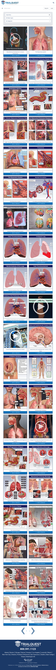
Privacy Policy (29, 665)
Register (46, 8)
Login (52, 8)
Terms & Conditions (37, 665)
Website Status (45, 665)
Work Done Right (34, 666)
